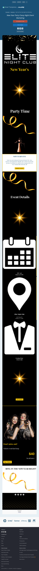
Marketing (13, 12)
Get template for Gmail (20, 21)
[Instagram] (23, 494)
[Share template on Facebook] (18, 28)
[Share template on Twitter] (20, 28)
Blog (2, 540)
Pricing (14, 2)
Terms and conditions (24, 538)
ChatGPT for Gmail (4, 559)
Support (19, 2)
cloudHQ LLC (19, 568)
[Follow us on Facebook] (5, 532)
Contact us (21, 534)
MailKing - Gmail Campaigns (6, 557)
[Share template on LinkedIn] (22, 28)
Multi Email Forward (5, 561)
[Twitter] (18, 494)
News (24, 2)
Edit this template (20, 31)
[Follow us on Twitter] (3, 532)
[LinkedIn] (21, 494)
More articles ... (22, 559)
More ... (2, 566)
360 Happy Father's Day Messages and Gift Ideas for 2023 (28, 551)
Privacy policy (22, 540)
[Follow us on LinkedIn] (2, 532)
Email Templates (4, 554)
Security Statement (23, 543)
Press (2, 543)
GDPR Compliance (23, 545)
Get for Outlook (20, 24)
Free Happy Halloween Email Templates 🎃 (27, 557)
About (2, 545)
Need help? (22, 531)
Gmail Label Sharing (5, 563)
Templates (7, 12)
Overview (3, 536)
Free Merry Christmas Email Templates (27, 554)
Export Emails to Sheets (5, 550)
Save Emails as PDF (4, 552)
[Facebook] (15, 494)
